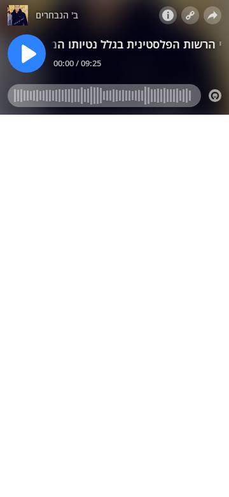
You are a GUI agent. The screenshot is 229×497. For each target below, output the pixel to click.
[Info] (168, 15)
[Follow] (190, 15)
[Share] (212, 15)
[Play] (27, 53)
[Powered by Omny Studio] (215, 95)
